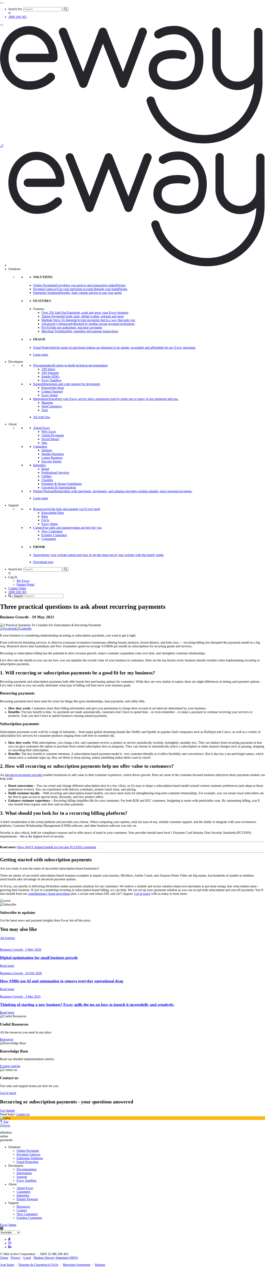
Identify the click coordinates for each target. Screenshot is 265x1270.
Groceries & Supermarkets (58, 487)
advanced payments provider (24, 775)
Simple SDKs (50, 376)
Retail (45, 469)
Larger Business (52, 457)
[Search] (66, 9)
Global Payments (52, 435)
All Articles (7, 938)
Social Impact (50, 439)
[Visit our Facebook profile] (9, 1239)
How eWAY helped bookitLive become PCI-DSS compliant (56, 847)
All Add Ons (41, 417)
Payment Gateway (29, 1154)
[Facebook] (8, 628)
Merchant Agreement (76, 1264)
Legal (27, 1257)
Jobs (44, 443)
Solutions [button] (14, 269)
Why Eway (48, 431)
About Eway (41, 428)
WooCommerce (51, 406)
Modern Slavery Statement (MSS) (56, 1257)
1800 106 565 (17, 17)
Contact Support (52, 391)
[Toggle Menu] (1, 3)
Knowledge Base (52, 387)
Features (38, 309)
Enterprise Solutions (30, 1158)
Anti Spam (7, 1264)
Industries (39, 465)
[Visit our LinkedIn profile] (9, 1247)
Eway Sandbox (51, 380)
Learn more (40, 354)
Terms (4, 1257)
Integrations (24, 1173)
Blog (44, 516)
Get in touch (142, 893)
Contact (22, 1210)
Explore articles (10, 1066)
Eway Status (49, 395)
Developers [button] (15, 361)
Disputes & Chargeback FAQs (38, 1264)
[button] (12, 577)
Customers (40, 446)
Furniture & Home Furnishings (61, 483)
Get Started (7, 1110)
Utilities (46, 476)
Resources (6, 1039)
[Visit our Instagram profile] (9, 1243)
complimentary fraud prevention (49, 893)
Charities (47, 480)
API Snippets (50, 373)
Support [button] (13, 505)
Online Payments (28, 1150)
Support (22, 1177)
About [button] (12, 424)
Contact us (23, 1114)
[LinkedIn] (23, 628)
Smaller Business (52, 454)
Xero (44, 410)
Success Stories (51, 461)
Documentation (27, 1169)
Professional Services (55, 472)
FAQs (45, 520)
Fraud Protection (27, 1162)
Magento (47, 402)
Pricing (120, 285)
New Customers (52, 531)
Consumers (48, 539)
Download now (43, 562)
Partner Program (27, 1199)
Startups (46, 450)
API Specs (48, 369)
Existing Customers (54, 535)
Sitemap (100, 1264)
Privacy (16, 1257)
